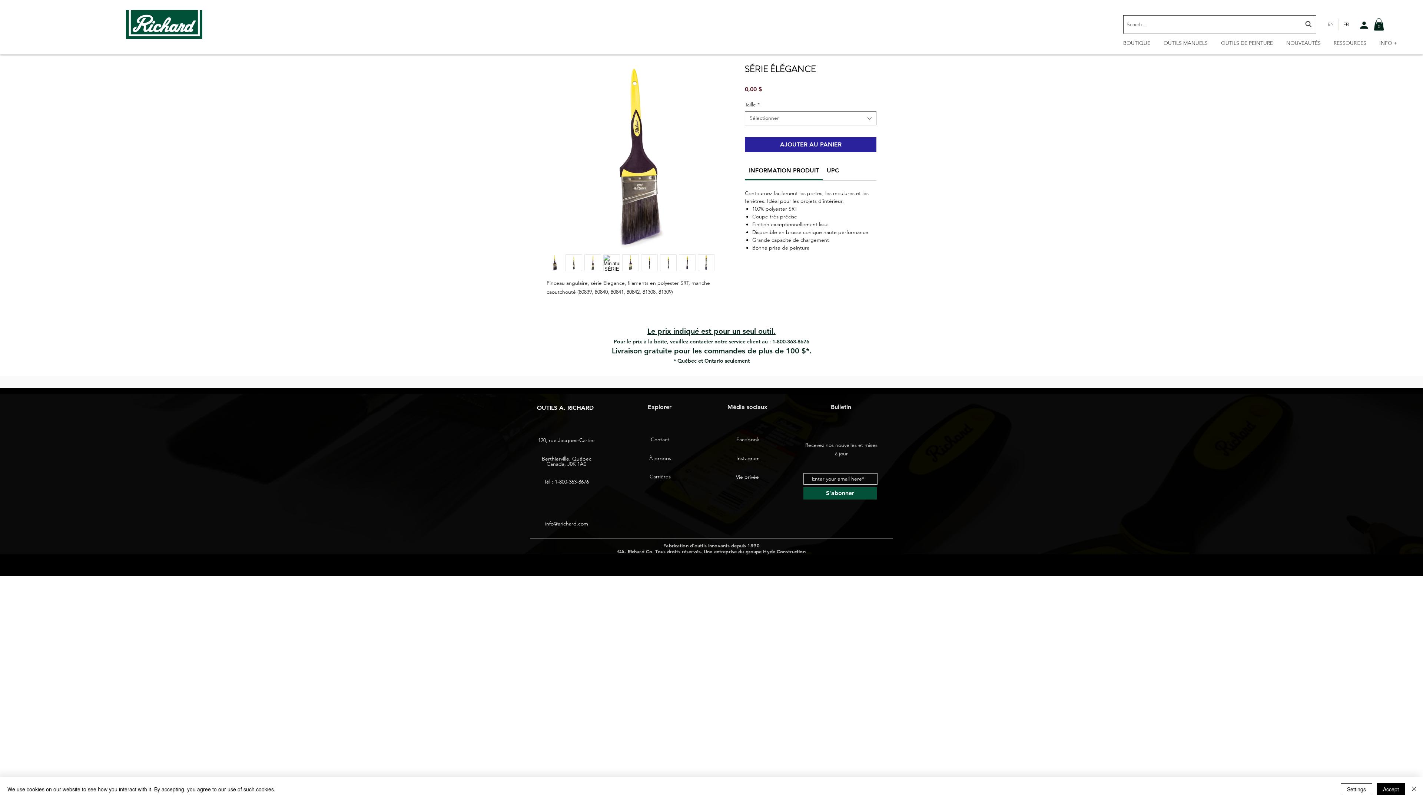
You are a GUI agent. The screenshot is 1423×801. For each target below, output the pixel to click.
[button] (1379, 24)
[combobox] (1219, 24)
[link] (784, 170)
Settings (1356, 789)
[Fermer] (1414, 789)
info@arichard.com (566, 523)
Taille (752, 104)
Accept (1391, 789)
